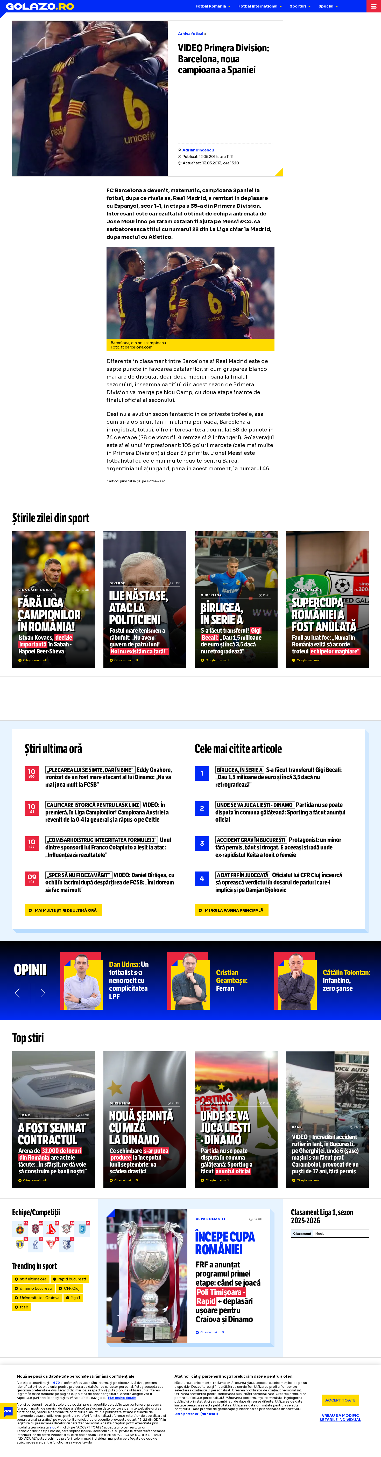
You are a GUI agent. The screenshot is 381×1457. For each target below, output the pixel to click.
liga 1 (75, 1297)
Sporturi (298, 6)
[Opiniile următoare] (42, 993)
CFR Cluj (72, 1288)
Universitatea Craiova (39, 1297)
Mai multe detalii (122, 1398)
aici (52, 1427)
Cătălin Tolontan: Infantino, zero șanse (327, 981)
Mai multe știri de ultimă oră (66, 910)
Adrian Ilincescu (198, 150)
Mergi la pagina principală (234, 910)
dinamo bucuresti (36, 1288)
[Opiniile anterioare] (17, 993)
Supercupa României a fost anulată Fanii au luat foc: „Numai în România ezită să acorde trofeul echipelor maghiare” (327, 599)
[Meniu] (373, 6)
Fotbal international (257, 6)
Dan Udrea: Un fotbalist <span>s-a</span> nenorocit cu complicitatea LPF (113, 981)
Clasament (302, 1234)
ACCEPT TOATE (340, 1400)
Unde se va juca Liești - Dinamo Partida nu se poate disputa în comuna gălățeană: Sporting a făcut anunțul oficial (273, 812)
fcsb (24, 1307)
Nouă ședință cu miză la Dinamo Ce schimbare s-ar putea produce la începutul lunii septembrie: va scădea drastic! (144, 1119)
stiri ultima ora (33, 1279)
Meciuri (321, 1234)
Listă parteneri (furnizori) (196, 1414)
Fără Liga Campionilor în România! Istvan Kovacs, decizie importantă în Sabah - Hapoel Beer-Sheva (53, 599)
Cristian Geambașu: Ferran (220, 981)
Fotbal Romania (211, 6)
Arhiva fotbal (190, 33)
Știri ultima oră (53, 748)
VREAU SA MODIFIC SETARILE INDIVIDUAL (340, 1417)
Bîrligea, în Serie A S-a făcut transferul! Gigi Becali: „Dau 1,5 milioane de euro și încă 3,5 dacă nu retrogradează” (236, 599)
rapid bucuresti (72, 1279)
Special (326, 6)
